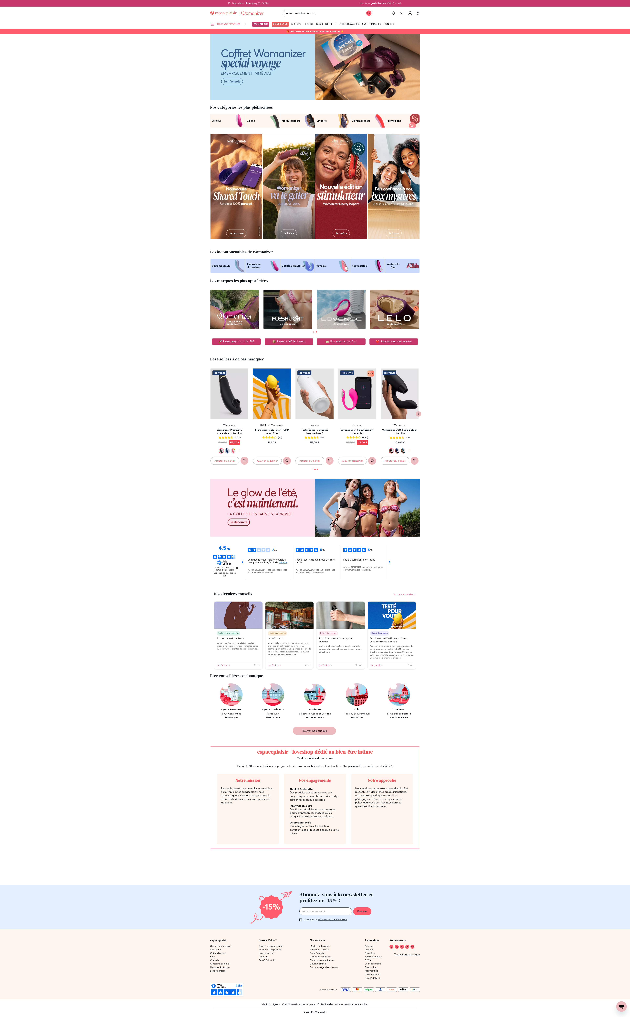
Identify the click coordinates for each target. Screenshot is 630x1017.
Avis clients (215, 949)
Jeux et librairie (373, 963)
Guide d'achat (217, 953)
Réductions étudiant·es (322, 960)
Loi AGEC (264, 956)
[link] (391, 947)
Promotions (371, 967)
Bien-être (331, 23)
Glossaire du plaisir (220, 963)
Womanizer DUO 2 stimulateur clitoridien (399, 431)
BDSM (319, 23)
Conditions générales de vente (298, 1004)
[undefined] (237, 568)
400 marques (372, 977)
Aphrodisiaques (349, 23)
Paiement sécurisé (319, 949)
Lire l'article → (223, 665)
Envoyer (362, 911)
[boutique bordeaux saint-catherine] (315, 701)
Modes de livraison (320, 946)
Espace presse (217, 970)
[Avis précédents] (242, 562)
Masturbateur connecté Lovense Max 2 (314, 431)
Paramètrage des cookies (324, 967)
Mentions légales (271, 1004)
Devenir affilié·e (318, 963)
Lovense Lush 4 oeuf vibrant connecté (357, 431)
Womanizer (260, 23)
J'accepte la (325, 919)
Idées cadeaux (373, 974)
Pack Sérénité (317, 953)
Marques (375, 23)
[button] (394, 13)
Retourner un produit (270, 949)
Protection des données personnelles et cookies (342, 1004)
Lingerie (309, 23)
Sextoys (296, 23)
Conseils (389, 23)
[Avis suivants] (389, 562)
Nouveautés (371, 970)
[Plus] (238, 450)
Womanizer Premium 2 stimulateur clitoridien (229, 431)
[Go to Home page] (236, 13)
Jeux (364, 23)
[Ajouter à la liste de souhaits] (244, 461)
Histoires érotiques (220, 967)
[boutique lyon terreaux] (231, 701)
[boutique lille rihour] (357, 701)
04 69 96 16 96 (267, 960)
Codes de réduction (320, 956)
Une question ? (266, 953)
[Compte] (410, 13)
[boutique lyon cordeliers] (273, 701)
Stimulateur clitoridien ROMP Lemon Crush (272, 431)
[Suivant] (416, 308)
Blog (212, 956)
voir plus (283, 562)
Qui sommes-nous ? (220, 946)
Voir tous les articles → (404, 594)
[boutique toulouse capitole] (399, 701)
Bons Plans (280, 23)
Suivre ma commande (271, 946)
